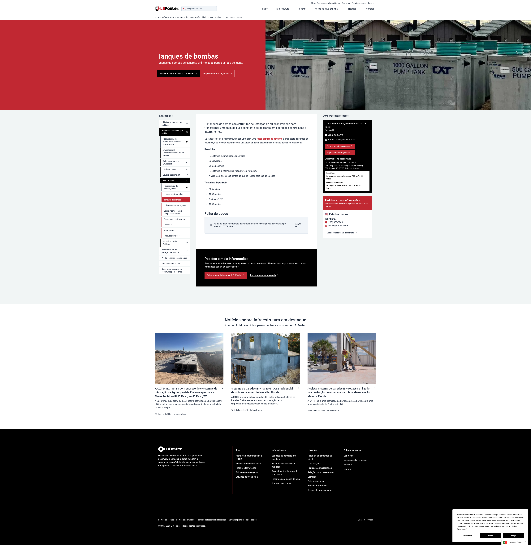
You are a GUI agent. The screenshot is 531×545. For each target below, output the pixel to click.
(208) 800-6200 (335, 222)
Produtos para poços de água (174, 258)
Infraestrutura (282, 8)
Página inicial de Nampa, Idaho (171, 187)
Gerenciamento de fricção (248, 463)
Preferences (467, 536)
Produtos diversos (171, 236)
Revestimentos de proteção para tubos (170, 251)
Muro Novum (169, 230)
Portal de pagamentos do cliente (320, 457)
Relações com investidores (321, 472)
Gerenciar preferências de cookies (243, 520)
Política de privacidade (185, 520)
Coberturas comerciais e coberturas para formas (172, 270)
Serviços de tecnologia (247, 476)
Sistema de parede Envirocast (171, 162)
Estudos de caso (359, 3)
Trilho (263, 8)
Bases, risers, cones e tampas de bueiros (173, 212)
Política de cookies (166, 520)
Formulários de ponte (171, 263)
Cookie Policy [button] (466, 526)
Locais (371, 3)
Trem (238, 450)
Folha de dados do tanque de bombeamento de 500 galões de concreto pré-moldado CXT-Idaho (250, 225)
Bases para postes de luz (174, 219)
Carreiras (346, 3)
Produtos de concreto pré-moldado (192, 17)
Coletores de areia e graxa (175, 205)
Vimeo (370, 520)
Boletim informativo (317, 485)
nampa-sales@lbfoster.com (341, 139)
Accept (513, 536)
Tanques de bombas (172, 200)
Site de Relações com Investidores (325, 3)
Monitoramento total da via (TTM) (249, 457)
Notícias (352, 8)
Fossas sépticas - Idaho (174, 194)
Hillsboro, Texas (169, 169)
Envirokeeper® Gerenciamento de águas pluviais (173, 153)
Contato (370, 8)
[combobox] (199, 8)
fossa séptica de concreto (269, 138)
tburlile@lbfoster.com (338, 225)
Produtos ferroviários (246, 468)
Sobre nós (348, 455)
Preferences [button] (461, 529)
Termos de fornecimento (319, 490)
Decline (490, 536)
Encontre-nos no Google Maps (338, 159)
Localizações (314, 463)
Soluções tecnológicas (247, 472)
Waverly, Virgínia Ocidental (170, 242)
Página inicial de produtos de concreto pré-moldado (172, 142)
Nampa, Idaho (216, 17)
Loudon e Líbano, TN (171, 175)
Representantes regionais (320, 468)
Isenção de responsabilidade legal (212, 520)
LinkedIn (361, 520)
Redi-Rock (168, 225)
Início (157, 17)
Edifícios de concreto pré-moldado (172, 123)
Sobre (302, 8)
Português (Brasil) (515, 542)
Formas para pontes (281, 483)
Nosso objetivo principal (326, 8)
